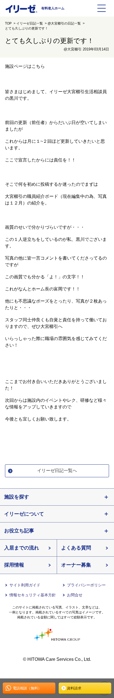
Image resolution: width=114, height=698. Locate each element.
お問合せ (74, 595)
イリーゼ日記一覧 (29, 23)
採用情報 (14, 565)
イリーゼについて (24, 514)
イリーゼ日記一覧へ (57, 470)
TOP (8, 23)
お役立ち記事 (19, 530)
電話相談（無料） (27, 688)
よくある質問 (76, 548)
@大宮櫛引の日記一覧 (64, 23)
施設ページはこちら (25, 66)
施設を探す (16, 497)
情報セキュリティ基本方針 (32, 595)
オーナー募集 (76, 565)
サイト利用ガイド (24, 585)
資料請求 (74, 688)
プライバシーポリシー (86, 585)
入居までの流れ (21, 548)
